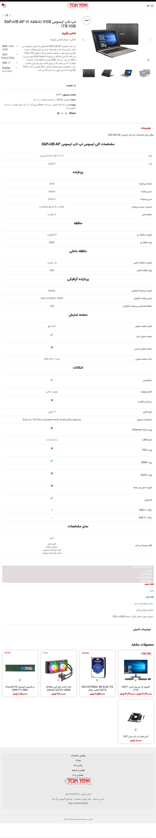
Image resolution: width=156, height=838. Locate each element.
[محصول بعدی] (3, 15)
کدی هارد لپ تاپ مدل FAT (135, 736)
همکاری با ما (78, 775)
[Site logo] (78, 6)
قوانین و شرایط (78, 770)
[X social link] (66, 113)
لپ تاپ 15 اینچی (60, 105)
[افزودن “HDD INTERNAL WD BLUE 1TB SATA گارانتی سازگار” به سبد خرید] (97, 680)
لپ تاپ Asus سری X (41, 105)
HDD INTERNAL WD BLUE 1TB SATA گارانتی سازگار (97, 688)
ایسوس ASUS (63, 100)
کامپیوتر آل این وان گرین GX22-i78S (136, 688)
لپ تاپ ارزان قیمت (20, 105)
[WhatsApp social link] (62, 113)
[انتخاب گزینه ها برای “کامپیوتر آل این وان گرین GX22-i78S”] (136, 680)
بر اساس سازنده (48, 100)
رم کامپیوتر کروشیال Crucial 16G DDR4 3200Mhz (20, 688)
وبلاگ (78, 760)
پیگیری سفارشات (78, 756)
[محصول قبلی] (9, 15)
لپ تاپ (36, 100)
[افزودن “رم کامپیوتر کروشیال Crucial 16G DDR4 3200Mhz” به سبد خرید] (20, 680)
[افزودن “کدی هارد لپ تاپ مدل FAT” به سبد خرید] (136, 729)
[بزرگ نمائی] (148, 60)
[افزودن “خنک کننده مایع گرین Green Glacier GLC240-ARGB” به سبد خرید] (58, 680)
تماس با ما (78, 765)
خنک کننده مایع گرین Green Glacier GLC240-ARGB (58, 688)
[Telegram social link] (58, 113)
